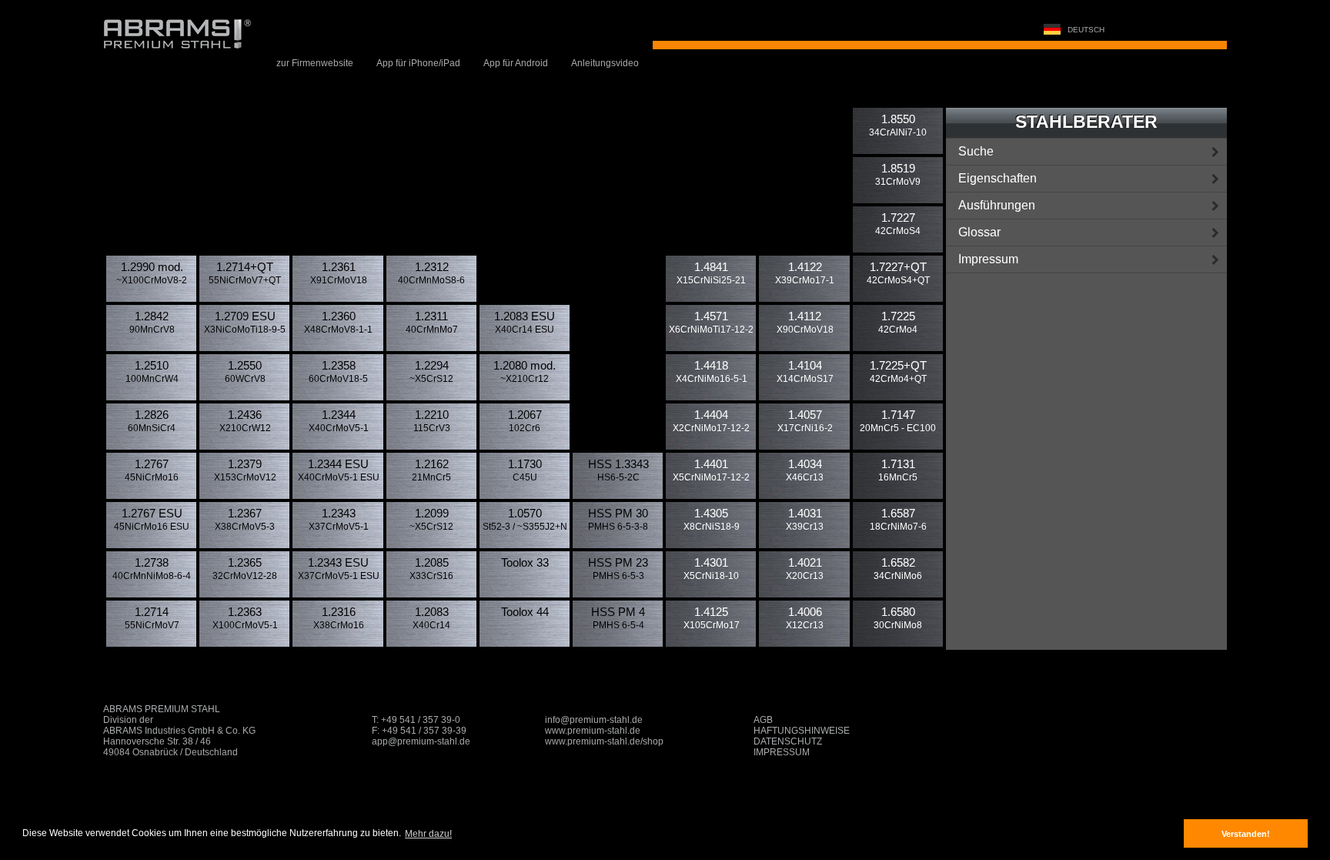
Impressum (988, 259)
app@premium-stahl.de (421, 741)
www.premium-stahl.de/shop (604, 741)
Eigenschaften (997, 178)
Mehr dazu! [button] (428, 833)
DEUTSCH (1084, 29)
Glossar (979, 232)
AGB (763, 719)
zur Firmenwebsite (314, 63)
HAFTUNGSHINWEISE (802, 730)
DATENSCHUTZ (788, 741)
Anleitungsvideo (605, 63)
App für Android (515, 63)
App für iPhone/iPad (418, 63)
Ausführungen (996, 205)
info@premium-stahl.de (594, 719)
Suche (976, 151)
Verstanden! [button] (1245, 833)
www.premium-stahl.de (592, 730)
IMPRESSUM (782, 752)
